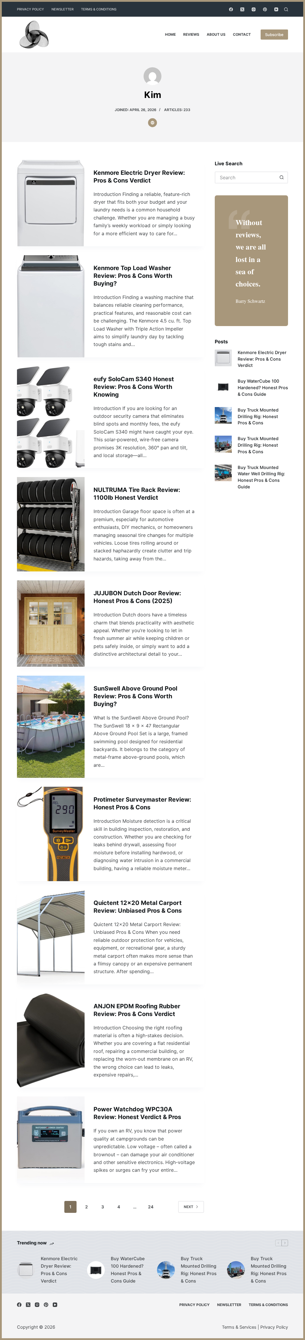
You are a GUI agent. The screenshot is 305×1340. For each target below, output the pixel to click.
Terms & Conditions (98, 9)
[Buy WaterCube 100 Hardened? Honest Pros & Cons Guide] (223, 386)
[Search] (286, 9)
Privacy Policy (30, 9)
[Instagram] (254, 9)
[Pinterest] (265, 9)
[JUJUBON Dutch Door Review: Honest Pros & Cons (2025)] (51, 623)
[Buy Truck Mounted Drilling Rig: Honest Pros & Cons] (223, 415)
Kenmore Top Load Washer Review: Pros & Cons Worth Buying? (133, 275)
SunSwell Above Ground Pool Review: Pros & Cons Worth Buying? (135, 696)
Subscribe (274, 34)
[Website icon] (152, 122)
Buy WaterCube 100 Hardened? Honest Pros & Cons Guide (263, 387)
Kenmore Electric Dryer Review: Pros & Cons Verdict (262, 359)
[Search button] (282, 177)
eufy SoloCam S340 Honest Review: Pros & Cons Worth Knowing (134, 386)
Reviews (191, 34)
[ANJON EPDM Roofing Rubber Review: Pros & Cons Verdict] (51, 1040)
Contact (242, 34)
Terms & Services (239, 1327)
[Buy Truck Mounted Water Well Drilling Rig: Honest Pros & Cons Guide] (223, 473)
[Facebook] (231, 9)
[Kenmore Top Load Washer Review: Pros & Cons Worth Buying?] (51, 306)
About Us (216, 34)
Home (170, 34)
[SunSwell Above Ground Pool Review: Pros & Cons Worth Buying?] (51, 727)
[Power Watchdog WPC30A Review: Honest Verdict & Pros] (51, 1139)
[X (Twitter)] (242, 9)
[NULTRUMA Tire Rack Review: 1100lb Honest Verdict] (51, 524)
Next (188, 1207)
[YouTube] (276, 9)
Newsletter (63, 9)
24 (150, 1206)
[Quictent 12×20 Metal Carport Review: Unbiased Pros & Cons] (51, 937)
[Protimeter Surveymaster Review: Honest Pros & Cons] (51, 834)
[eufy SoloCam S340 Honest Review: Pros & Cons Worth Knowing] (51, 417)
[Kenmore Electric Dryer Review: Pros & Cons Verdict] (51, 203)
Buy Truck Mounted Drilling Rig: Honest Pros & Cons (258, 416)
